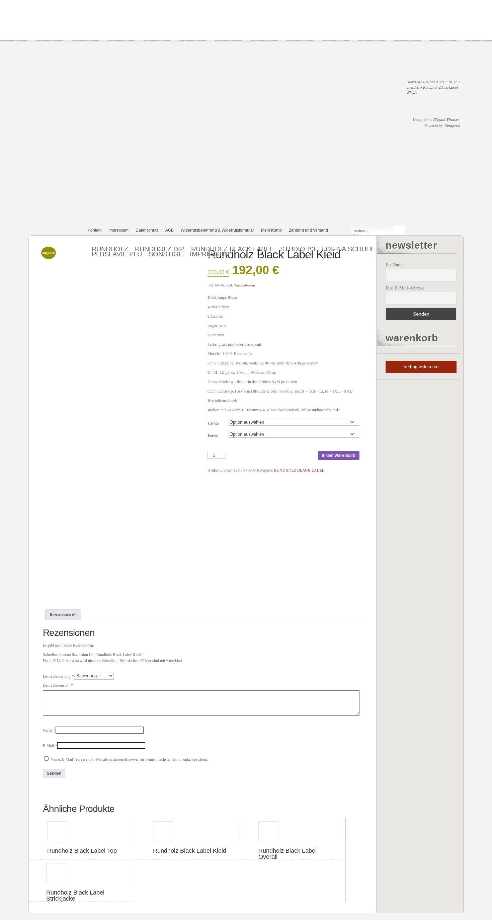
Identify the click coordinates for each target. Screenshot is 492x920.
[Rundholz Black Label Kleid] (188, 830)
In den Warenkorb (338, 455)
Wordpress (452, 125)
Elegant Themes (446, 119)
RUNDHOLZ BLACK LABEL (299, 470)
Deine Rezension (58, 685)
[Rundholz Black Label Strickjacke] (81, 872)
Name (49, 730)
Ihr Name (395, 264)
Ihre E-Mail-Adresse (405, 287)
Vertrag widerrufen (421, 366)
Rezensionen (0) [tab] (63, 614)
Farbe (213, 435)
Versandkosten (244, 285)
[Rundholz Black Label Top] (82, 830)
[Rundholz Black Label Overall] (293, 830)
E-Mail (50, 745)
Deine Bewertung (58, 675)
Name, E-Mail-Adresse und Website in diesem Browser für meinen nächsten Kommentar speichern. (129, 759)
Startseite (414, 81)
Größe (213, 423)
